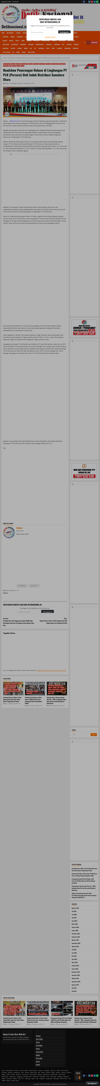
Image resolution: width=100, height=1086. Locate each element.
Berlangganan (64, 32)
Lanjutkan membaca (50, 37)
